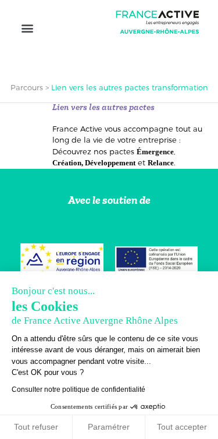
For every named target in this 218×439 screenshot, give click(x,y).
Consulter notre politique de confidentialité (78, 389)
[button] (27, 27)
